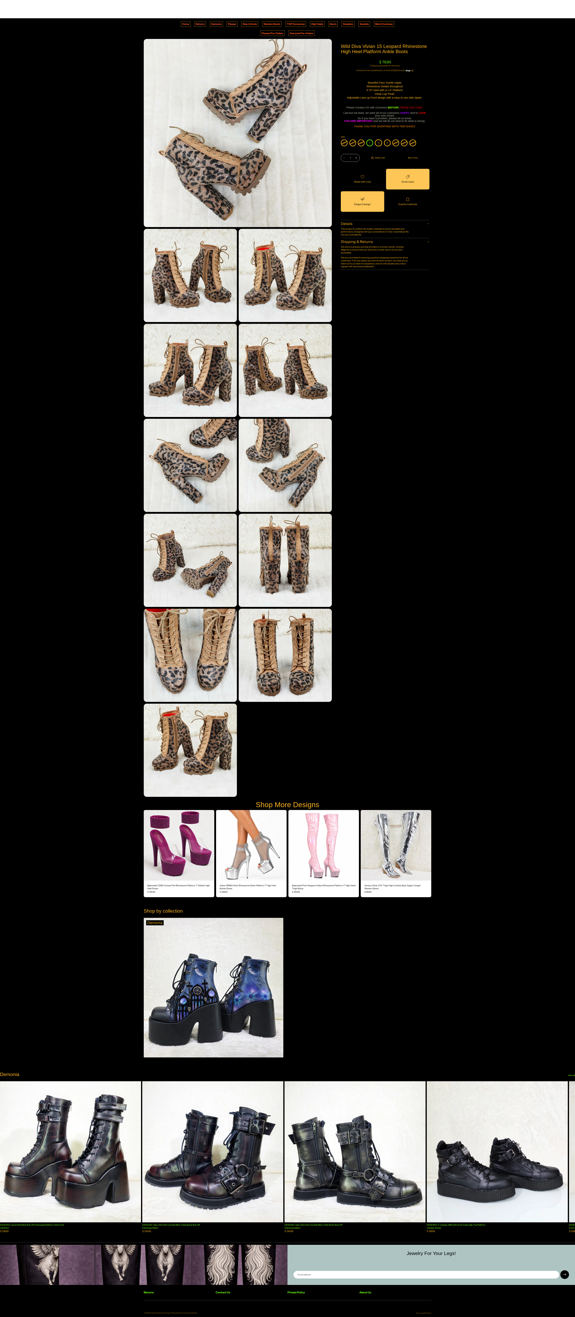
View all (571, 1075)
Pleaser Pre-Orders (272, 33)
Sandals (364, 23)
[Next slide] (209, 845)
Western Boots (271, 23)
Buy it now (413, 157)
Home (185, 23)
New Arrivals (250, 23)
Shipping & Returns (357, 241)
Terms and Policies (423, 1313)
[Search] (415, 9)
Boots (333, 23)
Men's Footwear (384, 23)
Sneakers (348, 23)
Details (346, 224)
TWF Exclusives (296, 23)
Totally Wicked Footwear (160, 1313)
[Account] (421, 9)
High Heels (317, 23)
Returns (200, 23)
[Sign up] (564, 1274)
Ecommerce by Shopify (187, 1313)
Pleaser (232, 23)
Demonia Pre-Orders (301, 33)
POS (173, 1313)
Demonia (216, 23)
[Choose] (209, 876)
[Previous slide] (148, 845)
